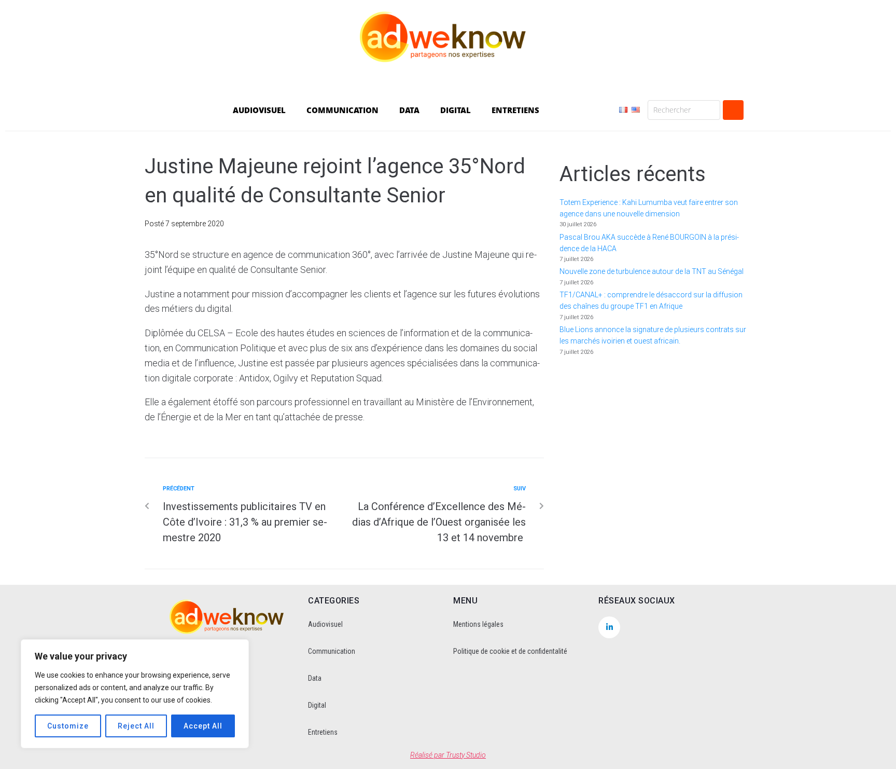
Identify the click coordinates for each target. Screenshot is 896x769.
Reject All (136, 726)
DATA (409, 110)
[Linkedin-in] (609, 627)
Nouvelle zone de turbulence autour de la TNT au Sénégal (651, 271)
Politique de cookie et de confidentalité (510, 651)
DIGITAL (455, 110)
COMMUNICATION (342, 110)
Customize (68, 726)
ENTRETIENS (515, 110)
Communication (331, 651)
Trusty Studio (466, 755)
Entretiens (323, 732)
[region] (135, 693)
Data (314, 678)
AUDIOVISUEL (259, 110)
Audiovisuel (325, 624)
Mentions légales (478, 624)
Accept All (203, 726)
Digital (317, 705)
